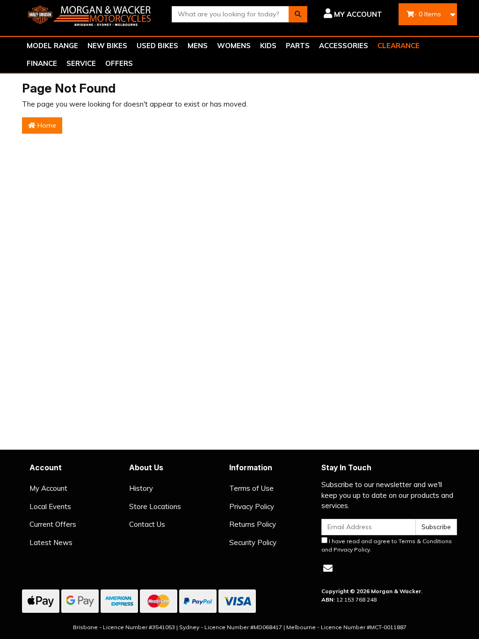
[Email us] (328, 568)
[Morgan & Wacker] (90, 13)
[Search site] (298, 14)
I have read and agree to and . (386, 545)
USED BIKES (157, 45)
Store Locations (155, 506)
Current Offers (52, 524)
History (141, 488)
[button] (351, 14)
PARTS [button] (298, 45)
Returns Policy (252, 524)
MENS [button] (198, 45)
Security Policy (252, 542)
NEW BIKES (107, 45)
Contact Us (147, 524)
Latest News (51, 542)
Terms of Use (251, 488)
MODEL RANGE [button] (52, 45)
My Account (48, 488)
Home (46, 125)
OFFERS (119, 63)
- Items (427, 14)
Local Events (50, 506)
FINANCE (42, 63)
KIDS (268, 45)
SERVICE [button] (81, 63)
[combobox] (230, 14)
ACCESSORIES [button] (343, 45)
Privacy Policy (251, 506)
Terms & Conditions (425, 541)
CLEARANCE (398, 45)
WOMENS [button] (234, 45)
